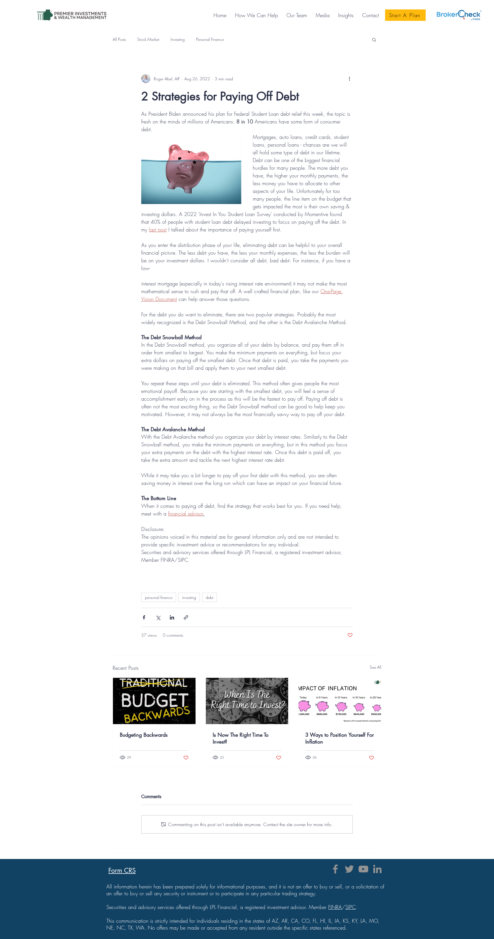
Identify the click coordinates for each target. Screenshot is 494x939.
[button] (322, 15)
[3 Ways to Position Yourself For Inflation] (339, 701)
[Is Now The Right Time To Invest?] (247, 701)
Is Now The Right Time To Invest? (240, 738)
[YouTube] (363, 869)
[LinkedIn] (377, 869)
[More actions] (349, 78)
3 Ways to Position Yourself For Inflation (339, 738)
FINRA (335, 907)
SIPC (350, 907)
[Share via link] (186, 617)
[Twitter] (349, 869)
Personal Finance (210, 39)
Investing (178, 39)
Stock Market (148, 39)
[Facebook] (335, 869)
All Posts (119, 39)
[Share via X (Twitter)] (158, 617)
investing (189, 597)
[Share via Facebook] (144, 617)
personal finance (158, 597)
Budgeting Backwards (144, 734)
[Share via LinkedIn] (172, 617)
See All (375, 667)
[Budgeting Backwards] (154, 701)
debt (209, 597)
